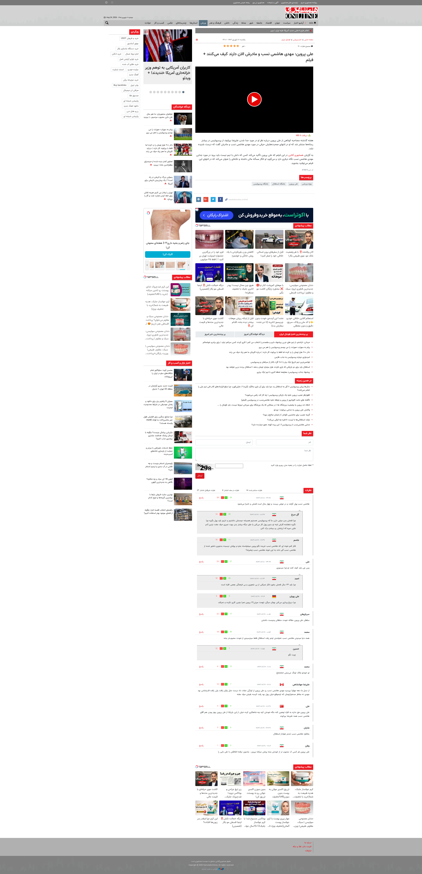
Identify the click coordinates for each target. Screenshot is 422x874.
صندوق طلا (133, 95)
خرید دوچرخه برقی (130, 80)
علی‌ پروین (293, 184)
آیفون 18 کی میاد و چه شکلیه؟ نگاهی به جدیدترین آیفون (160, 481)
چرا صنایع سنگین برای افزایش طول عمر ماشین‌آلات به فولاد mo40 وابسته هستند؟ (158, 420)
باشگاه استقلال (278, 184)
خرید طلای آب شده (130, 64)
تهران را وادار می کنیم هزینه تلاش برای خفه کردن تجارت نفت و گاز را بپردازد (158, 196)
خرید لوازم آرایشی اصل (129, 59)
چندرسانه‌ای (181, 23)
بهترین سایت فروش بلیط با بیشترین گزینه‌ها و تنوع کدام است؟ (160, 498)
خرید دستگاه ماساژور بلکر (127, 48)
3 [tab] (176, 92)
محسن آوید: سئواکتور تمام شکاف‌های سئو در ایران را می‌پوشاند (161, 373)
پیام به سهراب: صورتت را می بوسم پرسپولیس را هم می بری (284, 347)
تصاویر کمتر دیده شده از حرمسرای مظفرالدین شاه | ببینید (158, 163)
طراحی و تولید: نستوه (210, 869)
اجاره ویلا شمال (131, 54)
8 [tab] (157, 92)
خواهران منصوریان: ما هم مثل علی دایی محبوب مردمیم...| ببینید (158, 116)
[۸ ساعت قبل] (183, 166)
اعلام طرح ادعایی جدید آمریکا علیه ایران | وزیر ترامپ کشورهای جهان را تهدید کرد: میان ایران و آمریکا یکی (265, 30)
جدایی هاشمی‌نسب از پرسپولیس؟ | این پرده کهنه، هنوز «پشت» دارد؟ (281, 424)
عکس (170, 23)
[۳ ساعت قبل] (183, 375)
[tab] (293, 334)
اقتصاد (269, 23)
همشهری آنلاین (300, 13)
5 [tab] (168, 92)
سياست (286, 23)
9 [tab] (154, 92)
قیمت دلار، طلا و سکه (302, 846)
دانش (226, 23)
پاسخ (201, 497)
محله (243, 23)
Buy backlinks (120, 85)
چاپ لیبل (134, 85)
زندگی (235, 23)
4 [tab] (172, 92)
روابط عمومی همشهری (241, 2)
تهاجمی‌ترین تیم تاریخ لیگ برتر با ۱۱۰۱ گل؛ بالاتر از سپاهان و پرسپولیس (280, 362)
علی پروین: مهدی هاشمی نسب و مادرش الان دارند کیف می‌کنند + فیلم (258, 57)
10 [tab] (151, 92)
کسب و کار (159, 23)
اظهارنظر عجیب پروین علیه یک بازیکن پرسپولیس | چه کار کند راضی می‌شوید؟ (277, 395)
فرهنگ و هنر (215, 23)
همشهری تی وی (258, 2)
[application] (254, 100)
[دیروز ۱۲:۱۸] (183, 515)
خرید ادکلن (116, 54)
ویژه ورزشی (307, 184)
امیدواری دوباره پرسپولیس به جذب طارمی (292, 357)
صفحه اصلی (308, 39)
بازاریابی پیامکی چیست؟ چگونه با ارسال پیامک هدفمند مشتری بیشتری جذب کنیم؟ (159, 435)
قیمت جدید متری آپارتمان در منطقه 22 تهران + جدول (161, 387)
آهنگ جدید (133, 74)
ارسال (199, 475)
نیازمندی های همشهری (289, 2)
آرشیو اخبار (298, 23)
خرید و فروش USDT (129, 38)
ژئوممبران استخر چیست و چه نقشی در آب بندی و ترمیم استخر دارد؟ (159, 466)
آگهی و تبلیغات (272, 2)
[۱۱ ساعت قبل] (183, 119)
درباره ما (307, 842)
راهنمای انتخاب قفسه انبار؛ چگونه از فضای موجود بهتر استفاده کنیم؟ (158, 511)
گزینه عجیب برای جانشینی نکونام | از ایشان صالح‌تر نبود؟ (286, 415)
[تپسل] (197, 209)
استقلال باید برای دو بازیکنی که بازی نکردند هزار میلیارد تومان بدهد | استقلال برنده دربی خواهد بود (268, 367)
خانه (311, 23)
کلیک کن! (168, 254)
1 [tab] (183, 92)
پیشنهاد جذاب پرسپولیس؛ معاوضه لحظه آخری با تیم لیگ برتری (283, 372)
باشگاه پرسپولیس (260, 184)
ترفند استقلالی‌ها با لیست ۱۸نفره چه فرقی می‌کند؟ (288, 420)
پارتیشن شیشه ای (130, 101)
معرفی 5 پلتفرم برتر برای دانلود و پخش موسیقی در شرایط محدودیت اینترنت (158, 404)
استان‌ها (193, 23)
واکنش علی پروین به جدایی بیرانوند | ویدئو (292, 410)
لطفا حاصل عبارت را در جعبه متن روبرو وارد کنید (292, 465)
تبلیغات (308, 850)
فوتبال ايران (286, 39)
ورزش (203, 23)
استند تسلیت (118, 69)
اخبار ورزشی (297, 39)
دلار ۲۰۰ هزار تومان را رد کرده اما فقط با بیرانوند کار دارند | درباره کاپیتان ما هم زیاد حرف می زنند (269, 352)
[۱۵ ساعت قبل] (183, 134)
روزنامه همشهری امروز (309, 2)
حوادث (148, 23)
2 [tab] (179, 92)
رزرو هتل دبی (132, 111)
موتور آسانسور (132, 43)
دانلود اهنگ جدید (131, 106)
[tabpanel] (167, 56)
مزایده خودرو (133, 69)
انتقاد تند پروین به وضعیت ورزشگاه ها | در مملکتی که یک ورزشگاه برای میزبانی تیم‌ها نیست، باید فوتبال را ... (263, 405)
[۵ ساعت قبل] (183, 406)
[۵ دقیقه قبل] (167, 45)
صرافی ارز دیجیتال (130, 90)
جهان (277, 23)
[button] (254, 99)
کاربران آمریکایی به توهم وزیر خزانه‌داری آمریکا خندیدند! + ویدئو (167, 73)
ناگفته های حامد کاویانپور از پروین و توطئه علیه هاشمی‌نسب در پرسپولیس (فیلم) (275, 400)
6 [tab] (165, 92)
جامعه (259, 23)
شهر (251, 23)
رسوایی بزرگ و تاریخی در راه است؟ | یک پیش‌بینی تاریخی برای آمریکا (159, 180)
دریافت (302, 135)
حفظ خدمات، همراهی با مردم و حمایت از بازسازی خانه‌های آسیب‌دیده (159, 451)
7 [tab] (161, 92)
